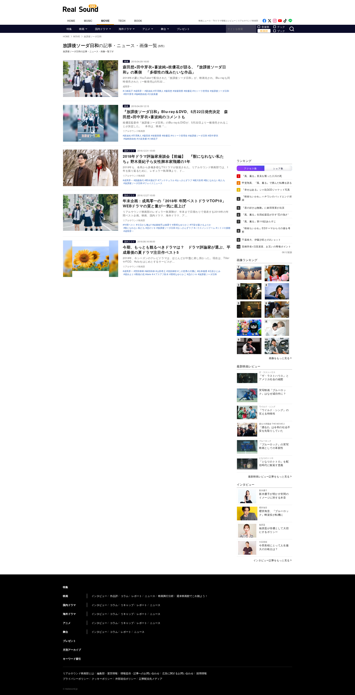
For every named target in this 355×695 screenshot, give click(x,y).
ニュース (150, 596)
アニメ (146, 29)
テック (281, 27)
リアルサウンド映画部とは (78, 673)
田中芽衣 (129, 94)
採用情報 (201, 673)
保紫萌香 (178, 90)
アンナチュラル (167, 180)
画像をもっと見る (279, 358)
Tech (121, 21)
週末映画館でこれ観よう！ (192, 596)
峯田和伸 (150, 271)
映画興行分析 (166, 596)
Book (138, 21)
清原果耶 (172, 271)
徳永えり (129, 274)
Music (88, 21)
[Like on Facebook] (264, 21)
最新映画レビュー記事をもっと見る (269, 476)
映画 (81, 29)
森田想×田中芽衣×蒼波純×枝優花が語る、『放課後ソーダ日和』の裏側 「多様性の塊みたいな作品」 (174, 69)
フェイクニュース (153, 183)
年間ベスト (129, 224)
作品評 (114, 596)
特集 (69, 29)
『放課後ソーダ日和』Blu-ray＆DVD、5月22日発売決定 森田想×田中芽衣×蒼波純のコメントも (175, 114)
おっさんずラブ (184, 180)
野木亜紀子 (151, 180)
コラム (125, 596)
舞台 (163, 29)
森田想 (168, 90)
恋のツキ (151, 227)
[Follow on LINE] (290, 21)
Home (71, 21)
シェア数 (278, 168)
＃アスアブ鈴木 (161, 274)
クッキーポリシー (102, 678)
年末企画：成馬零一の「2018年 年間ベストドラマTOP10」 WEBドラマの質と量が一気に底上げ (176, 203)
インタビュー (99, 596)
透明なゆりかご (181, 224)
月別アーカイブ (72, 649)
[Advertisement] (202, 8)
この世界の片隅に (187, 271)
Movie (105, 21)
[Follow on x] (269, 21)
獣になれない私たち (215, 180)
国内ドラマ (101, 29)
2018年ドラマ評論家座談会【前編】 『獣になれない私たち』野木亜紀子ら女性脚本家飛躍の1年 (173, 158)
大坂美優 (153, 94)
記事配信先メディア (150, 678)
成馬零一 (139, 90)
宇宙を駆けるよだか (201, 224)
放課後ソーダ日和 (220, 90)
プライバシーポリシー (76, 678)
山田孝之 (161, 271)
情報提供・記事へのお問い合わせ (140, 673)
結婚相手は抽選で (162, 224)
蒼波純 (149, 90)
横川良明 (198, 180)
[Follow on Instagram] (275, 21)
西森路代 (139, 180)
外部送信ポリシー (125, 678)
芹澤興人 (159, 90)
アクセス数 (250, 168)
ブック (281, 31)
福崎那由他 (141, 94)
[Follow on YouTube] (280, 21)
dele (149, 274)
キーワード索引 (72, 658)
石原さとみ (214, 271)
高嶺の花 (140, 274)
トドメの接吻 (223, 227)
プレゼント (183, 29)
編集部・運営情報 (107, 673)
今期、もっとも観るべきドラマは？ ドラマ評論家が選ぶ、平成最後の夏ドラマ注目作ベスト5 (176, 249)
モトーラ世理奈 (201, 90)
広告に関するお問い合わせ (177, 673)
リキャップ (127, 605)
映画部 (264, 31)
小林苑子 (128, 90)
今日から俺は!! (144, 224)
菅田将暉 (139, 271)
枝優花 (188, 90)
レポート (136, 596)
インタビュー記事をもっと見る (271, 560)
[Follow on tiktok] (285, 21)
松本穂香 (202, 271)
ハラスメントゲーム (205, 227)
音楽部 (265, 27)
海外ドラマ (125, 29)
